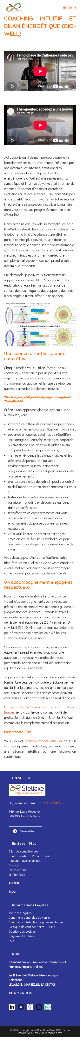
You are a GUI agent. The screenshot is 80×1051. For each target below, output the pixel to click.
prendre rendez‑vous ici (43, 741)
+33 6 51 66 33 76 (20, 993)
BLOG (12, 891)
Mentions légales (20, 913)
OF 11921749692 (53, 803)
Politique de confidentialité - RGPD (32, 927)
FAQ (11, 941)
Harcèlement (17, 870)
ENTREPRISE (17, 874)
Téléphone (16, 980)
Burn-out (14, 865)
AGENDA (14, 883)
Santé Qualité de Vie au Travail (29, 856)
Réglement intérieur (22, 936)
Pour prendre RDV (17, 731)
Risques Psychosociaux (24, 860)
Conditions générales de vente (29, 917)
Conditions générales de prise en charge (36, 922)
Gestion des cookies (22, 931)
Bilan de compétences (23, 851)
